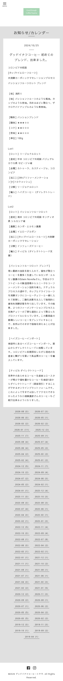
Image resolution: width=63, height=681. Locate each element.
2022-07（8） (42, 539)
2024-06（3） (42, 478)
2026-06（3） (22, 417)
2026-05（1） (42, 417)
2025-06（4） (22, 448)
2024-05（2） (22, 484)
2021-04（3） (22, 582)
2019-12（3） (22, 624)
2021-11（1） (22, 563)
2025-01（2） (42, 460)
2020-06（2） (42, 606)
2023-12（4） (42, 490)
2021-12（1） (42, 557)
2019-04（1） (32, 636)
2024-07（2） (22, 478)
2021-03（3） (42, 582)
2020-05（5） (22, 612)
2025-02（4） (22, 460)
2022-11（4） (42, 527)
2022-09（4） (42, 533)
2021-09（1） (22, 569)
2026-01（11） (22, 429)
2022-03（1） (22, 551)
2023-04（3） (22, 515)
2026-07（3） (42, 411)
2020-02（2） (42, 618)
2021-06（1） (42, 575)
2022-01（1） (22, 557)
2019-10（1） (22, 630)
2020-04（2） (42, 612)
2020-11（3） (42, 594)
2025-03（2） (42, 454)
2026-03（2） (22, 423)
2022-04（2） (42, 545)
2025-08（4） (22, 442)
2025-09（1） (42, 435)
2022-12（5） (22, 527)
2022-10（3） (22, 533)
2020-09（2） (22, 600)
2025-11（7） (22, 435)
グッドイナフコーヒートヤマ (29, 674)
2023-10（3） (42, 496)
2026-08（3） (22, 411)
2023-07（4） (22, 509)
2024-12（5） (22, 466)
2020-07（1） (22, 606)
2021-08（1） (42, 569)
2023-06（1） (42, 509)
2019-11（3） (42, 624)
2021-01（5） (42, 588)
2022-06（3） (22, 545)
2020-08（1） (42, 600)
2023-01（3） (42, 521)
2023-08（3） (42, 502)
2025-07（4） (42, 442)
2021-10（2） (42, 563)
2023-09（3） (22, 502)
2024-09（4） (42, 472)
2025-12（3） (43, 429)
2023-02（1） (22, 521)
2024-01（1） (22, 490)
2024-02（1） (42, 484)
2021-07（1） (22, 575)
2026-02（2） (42, 423)
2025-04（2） (22, 454)
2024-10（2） (22, 472)
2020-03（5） (22, 618)
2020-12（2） (22, 594)
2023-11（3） (22, 496)
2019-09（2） (42, 630)
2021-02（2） (22, 588)
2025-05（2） (42, 448)
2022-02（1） (42, 551)
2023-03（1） (42, 515)
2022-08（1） (22, 539)
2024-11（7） (42, 466)
